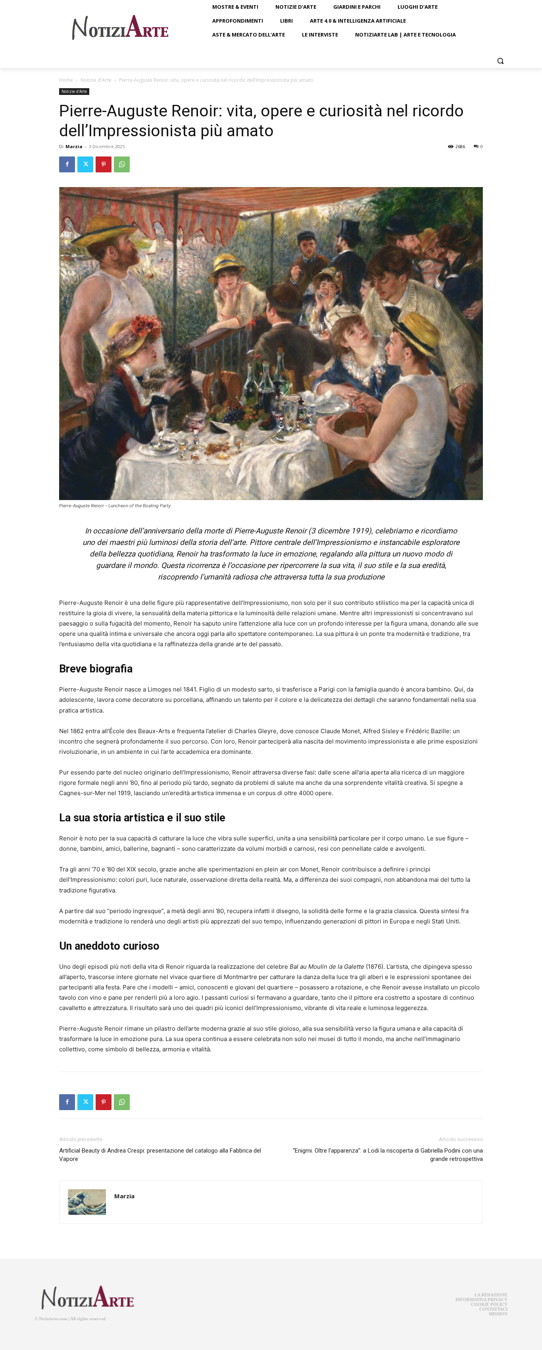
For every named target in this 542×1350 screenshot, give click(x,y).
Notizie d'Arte (96, 80)
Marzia (74, 146)
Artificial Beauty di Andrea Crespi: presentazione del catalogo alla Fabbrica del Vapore (160, 1155)
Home (66, 80)
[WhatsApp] (122, 164)
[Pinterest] (103, 164)
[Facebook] (67, 164)
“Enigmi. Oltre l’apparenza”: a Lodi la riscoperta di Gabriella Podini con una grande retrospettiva (388, 1155)
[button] (500, 61)
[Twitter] (85, 164)
